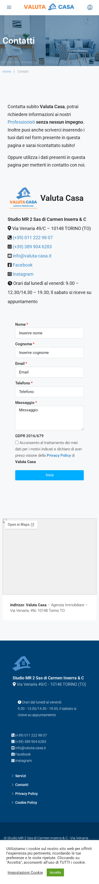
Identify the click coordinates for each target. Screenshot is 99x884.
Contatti (21, 785)
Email (20, 363)
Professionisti (21, 122)
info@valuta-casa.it (32, 255)
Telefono (22, 383)
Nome (20, 324)
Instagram (23, 274)
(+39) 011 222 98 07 (33, 237)
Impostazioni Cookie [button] (25, 872)
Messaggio (25, 402)
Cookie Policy (26, 802)
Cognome (23, 344)
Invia (50, 475)
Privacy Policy (26, 794)
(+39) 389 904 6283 (32, 246)
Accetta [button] (55, 872)
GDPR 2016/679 (29, 436)
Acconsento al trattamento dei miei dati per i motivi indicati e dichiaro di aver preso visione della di (48, 452)
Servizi (20, 776)
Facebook (22, 265)
